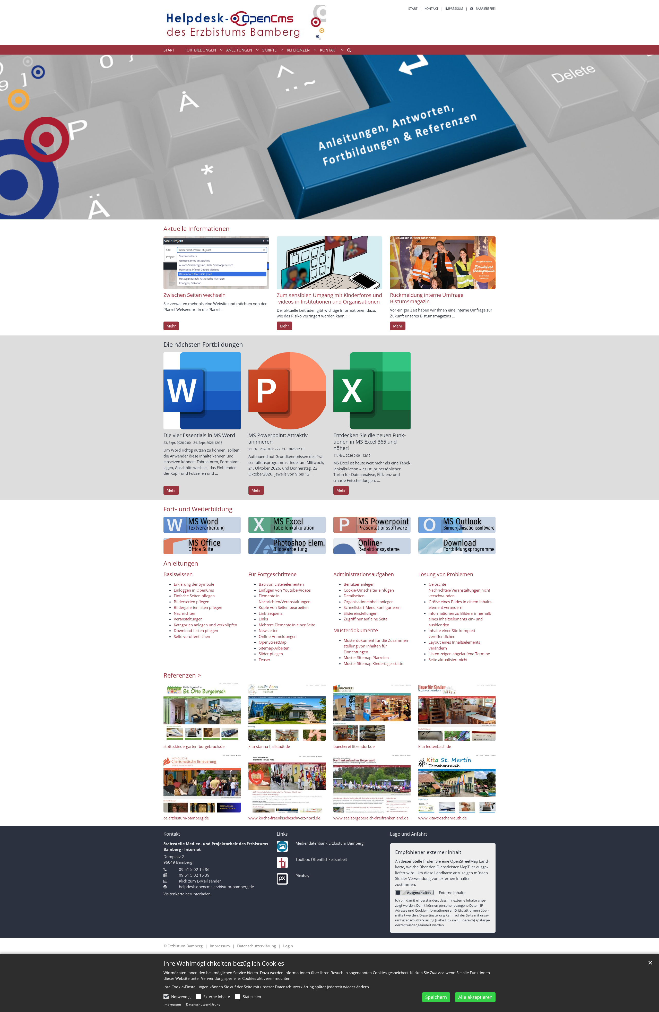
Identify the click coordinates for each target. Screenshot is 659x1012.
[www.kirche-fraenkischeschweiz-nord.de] (287, 783)
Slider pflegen (271, 653)
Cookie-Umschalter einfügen (369, 590)
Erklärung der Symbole (194, 584)
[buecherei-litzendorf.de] (372, 712)
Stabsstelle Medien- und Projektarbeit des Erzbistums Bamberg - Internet (215, 846)
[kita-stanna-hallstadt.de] (287, 712)
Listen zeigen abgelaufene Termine (459, 653)
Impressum (172, 1004)
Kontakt (171, 834)
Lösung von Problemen (445, 574)
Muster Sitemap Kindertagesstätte (373, 663)
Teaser (264, 659)
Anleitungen (180, 563)
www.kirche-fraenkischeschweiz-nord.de (284, 817)
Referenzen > (182, 675)
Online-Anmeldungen (278, 636)
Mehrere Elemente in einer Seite (287, 624)
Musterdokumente (355, 630)
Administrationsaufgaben (363, 574)
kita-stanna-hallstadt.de (269, 746)
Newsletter (268, 630)
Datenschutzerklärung (203, 1004)
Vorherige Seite (10, 137)
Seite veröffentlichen (192, 636)
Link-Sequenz (270, 613)
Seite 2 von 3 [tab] (329, 214)
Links (263, 618)
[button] (347, 51)
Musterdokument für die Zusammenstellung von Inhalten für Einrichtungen (376, 646)
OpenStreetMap (273, 642)
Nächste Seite (649, 137)
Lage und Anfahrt (408, 834)
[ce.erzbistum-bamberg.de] (202, 783)
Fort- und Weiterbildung (197, 509)
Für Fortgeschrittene (272, 574)
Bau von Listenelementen (281, 584)
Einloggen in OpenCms (194, 590)
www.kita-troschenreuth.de (442, 817)
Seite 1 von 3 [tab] (320, 214)
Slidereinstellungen (360, 613)
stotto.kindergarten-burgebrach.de (193, 746)
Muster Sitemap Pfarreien (366, 657)
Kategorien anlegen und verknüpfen (205, 624)
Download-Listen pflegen (196, 630)
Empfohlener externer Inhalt (428, 852)
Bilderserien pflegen (191, 601)
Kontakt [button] (328, 50)
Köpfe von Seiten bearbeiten (284, 607)
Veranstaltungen (188, 618)
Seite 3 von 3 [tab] (338, 214)
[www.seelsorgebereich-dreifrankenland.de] (372, 783)
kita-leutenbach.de (434, 746)
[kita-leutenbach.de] (457, 712)
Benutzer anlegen (359, 584)
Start (168, 50)
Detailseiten (354, 595)
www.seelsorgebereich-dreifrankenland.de (371, 817)
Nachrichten (184, 613)
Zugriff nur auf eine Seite (365, 618)
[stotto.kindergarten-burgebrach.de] (202, 712)
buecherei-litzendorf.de (354, 746)
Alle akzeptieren (475, 997)
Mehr (171, 325)
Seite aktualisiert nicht (448, 659)
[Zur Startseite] (244, 22)
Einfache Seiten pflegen (194, 595)
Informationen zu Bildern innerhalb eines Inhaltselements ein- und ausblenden (460, 619)
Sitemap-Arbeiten (274, 648)
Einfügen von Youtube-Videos (285, 590)
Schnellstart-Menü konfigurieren (372, 607)
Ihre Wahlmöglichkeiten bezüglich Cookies (223, 963)
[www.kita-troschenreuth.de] (457, 783)
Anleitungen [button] (239, 50)
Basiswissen (178, 574)
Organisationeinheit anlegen (369, 601)
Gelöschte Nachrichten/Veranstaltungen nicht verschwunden (459, 590)
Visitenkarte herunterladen (187, 893)
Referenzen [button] (298, 50)
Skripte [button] (269, 50)
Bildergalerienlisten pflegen (198, 607)
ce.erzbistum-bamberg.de (186, 817)
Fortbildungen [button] (200, 50)
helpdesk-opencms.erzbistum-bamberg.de (216, 886)
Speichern (436, 997)
